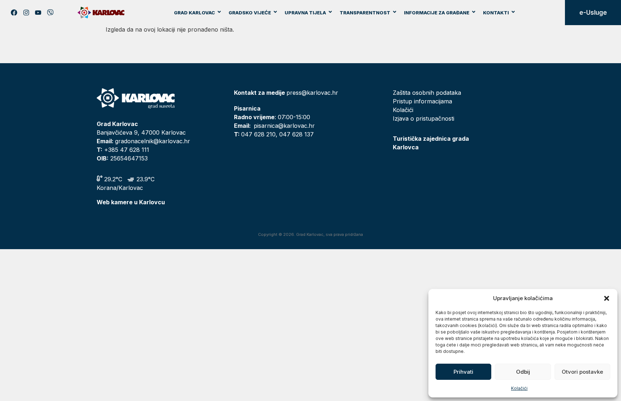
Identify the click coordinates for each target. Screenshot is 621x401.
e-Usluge (593, 12)
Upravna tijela (305, 12)
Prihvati (463, 371)
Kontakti (496, 12)
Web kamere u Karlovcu (131, 202)
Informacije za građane (436, 12)
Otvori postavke (582, 371)
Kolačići (519, 388)
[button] (606, 298)
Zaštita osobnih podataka (427, 92)
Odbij (523, 371)
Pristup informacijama (422, 101)
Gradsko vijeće (250, 12)
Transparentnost (365, 12)
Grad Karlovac (194, 12)
